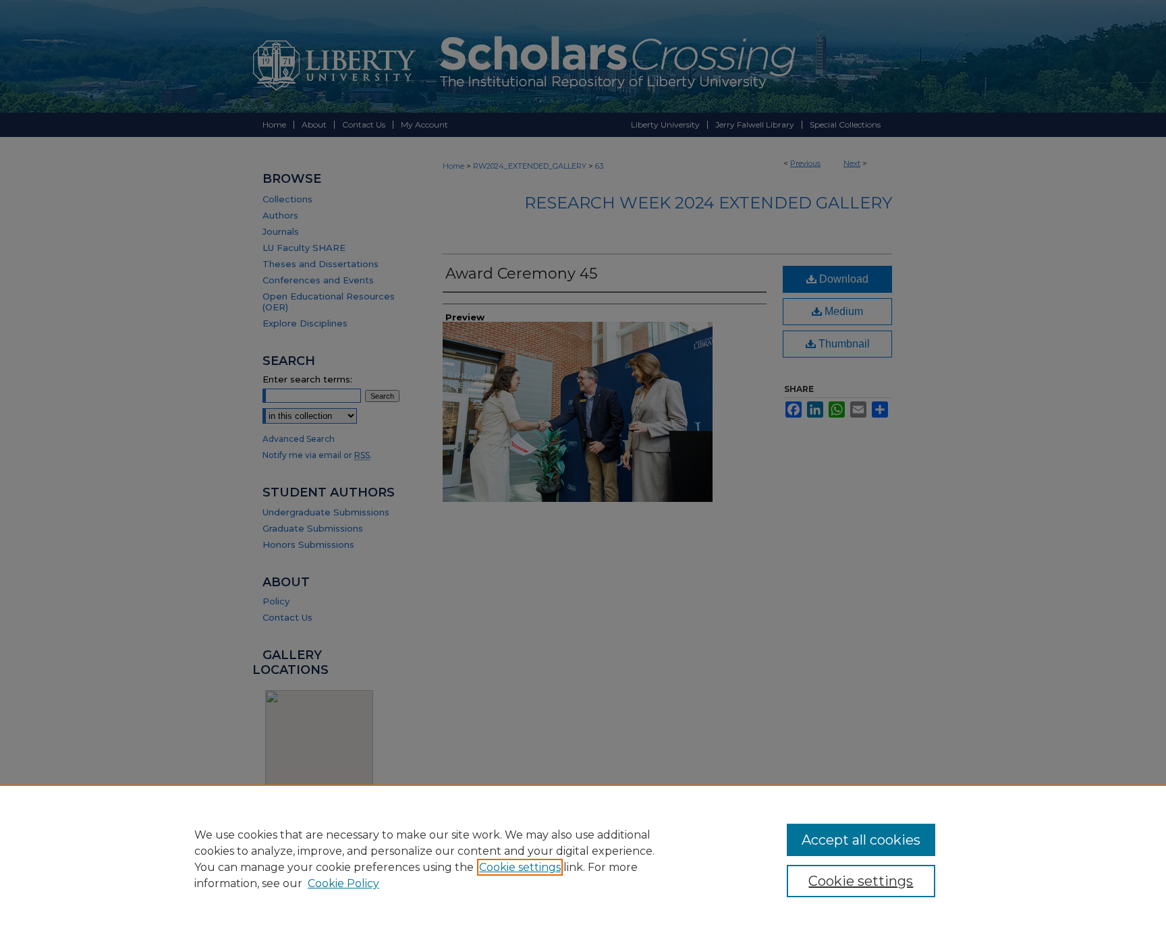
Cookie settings (520, 867)
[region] (583, 859)
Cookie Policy (343, 883)
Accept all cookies (861, 840)
